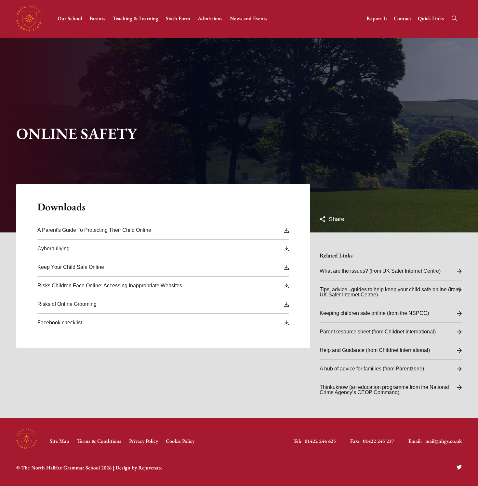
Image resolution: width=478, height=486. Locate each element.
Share (335, 219)
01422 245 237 (378, 441)
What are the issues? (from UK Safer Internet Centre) (380, 271)
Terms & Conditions (99, 441)
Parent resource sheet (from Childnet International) (378, 331)
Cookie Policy (180, 441)
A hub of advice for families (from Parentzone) (372, 368)
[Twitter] (459, 467)
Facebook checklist (59, 322)
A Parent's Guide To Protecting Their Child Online (94, 230)
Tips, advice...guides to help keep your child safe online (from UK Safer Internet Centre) (390, 292)
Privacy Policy (143, 441)
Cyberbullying (53, 248)
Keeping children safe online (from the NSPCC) (374, 313)
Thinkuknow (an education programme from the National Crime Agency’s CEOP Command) (384, 389)
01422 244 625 (320, 441)
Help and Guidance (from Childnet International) (375, 350)
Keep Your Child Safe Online (70, 267)
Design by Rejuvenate (139, 467)
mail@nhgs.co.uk (443, 441)
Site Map (59, 441)
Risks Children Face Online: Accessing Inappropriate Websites (109, 285)
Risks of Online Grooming (67, 304)
